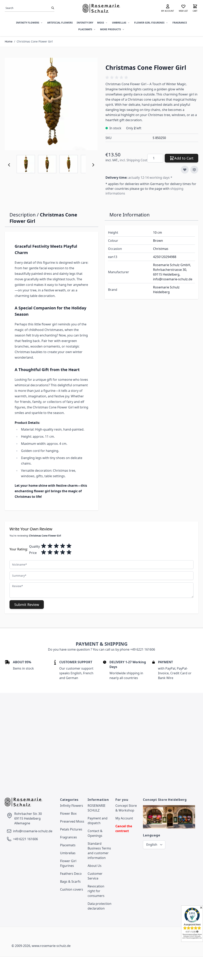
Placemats (85, 29)
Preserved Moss (72, 821)
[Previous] (9, 165)
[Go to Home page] (101, 8)
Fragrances (68, 837)
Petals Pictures (71, 829)
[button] (117, 77)
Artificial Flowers (60, 22)
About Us (95, 865)
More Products (110, 29)
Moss (100, 22)
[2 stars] (50, 546)
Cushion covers (71, 889)
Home (8, 41)
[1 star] (43, 546)
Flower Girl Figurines (149, 22)
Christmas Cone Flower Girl (35, 41)
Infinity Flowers (27, 22)
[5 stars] (69, 546)
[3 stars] (56, 546)
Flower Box (68, 813)
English (151, 844)
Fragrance (179, 22)
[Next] (93, 165)
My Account (124, 818)
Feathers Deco (71, 873)
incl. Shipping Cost (133, 160)
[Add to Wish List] (185, 170)
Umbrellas (119, 22)
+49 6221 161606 (25, 839)
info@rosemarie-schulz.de (32, 831)
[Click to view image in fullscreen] (51, 104)
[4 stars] (62, 546)
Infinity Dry (85, 22)
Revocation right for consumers (96, 891)
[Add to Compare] (194, 170)
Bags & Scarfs (70, 881)
